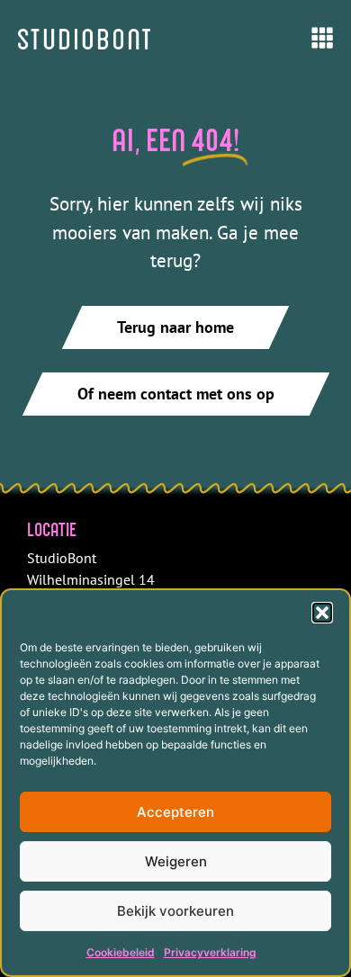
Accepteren (175, 811)
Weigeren (176, 861)
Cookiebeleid (120, 952)
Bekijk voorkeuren (175, 910)
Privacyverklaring (210, 952)
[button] (322, 613)
